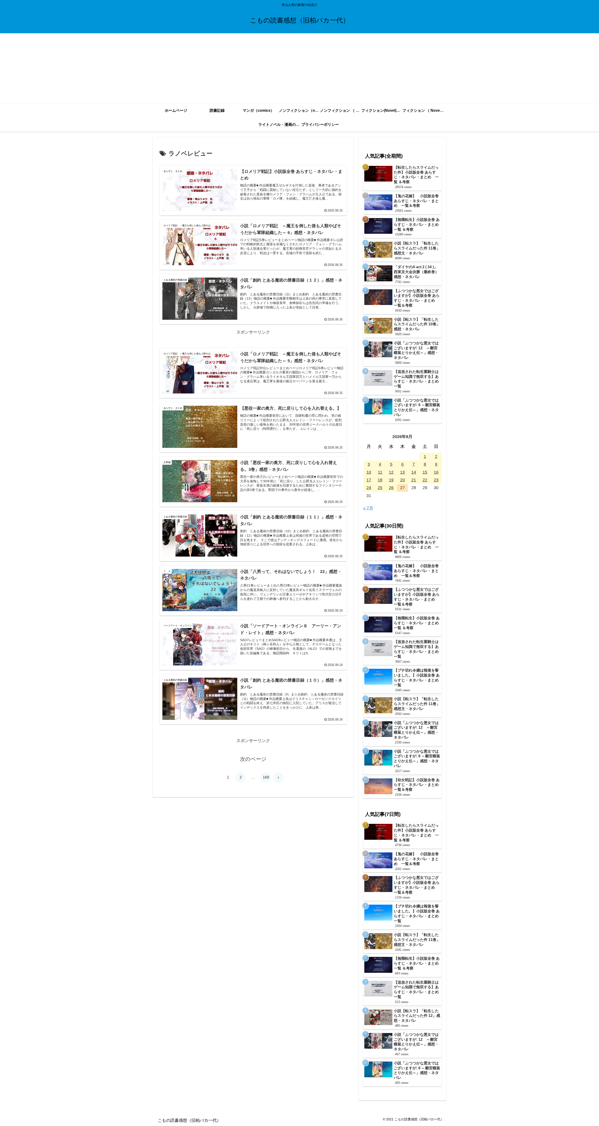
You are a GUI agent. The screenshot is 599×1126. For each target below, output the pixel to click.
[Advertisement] (299, 68)
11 (380, 472)
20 (402, 480)
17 (368, 480)
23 (436, 480)
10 (368, 472)
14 (413, 472)
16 (436, 472)
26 (391, 487)
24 (368, 487)
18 (380, 480)
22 (425, 480)
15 (425, 472)
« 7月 (368, 508)
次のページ (253, 759)
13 (402, 472)
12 (391, 472)
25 (380, 487)
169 (266, 777)
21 (413, 480)
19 (391, 480)
